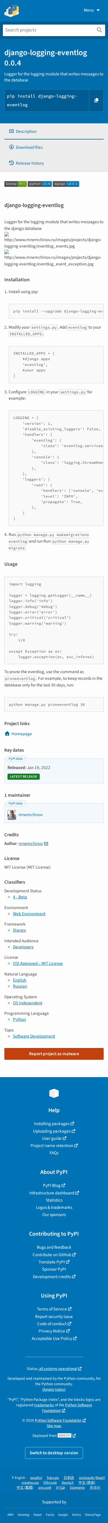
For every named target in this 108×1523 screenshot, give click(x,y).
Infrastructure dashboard (51, 1193)
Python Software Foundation (67, 1407)
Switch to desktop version (54, 1453)
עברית (60, 1487)
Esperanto (77, 1487)
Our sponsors (54, 1214)
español (36, 1477)
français (53, 1477)
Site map (54, 1426)
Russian (20, 986)
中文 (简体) (87, 1482)
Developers (23, 947)
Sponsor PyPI (54, 1269)
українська (30, 1482)
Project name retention (52, 1145)
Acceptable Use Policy (52, 1338)
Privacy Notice (52, 1331)
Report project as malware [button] (54, 1054)
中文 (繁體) (25, 1487)
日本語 (69, 1477)
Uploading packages (52, 1131)
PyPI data (15, 758)
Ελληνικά (50, 1482)
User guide (52, 1138)
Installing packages (51, 1123)
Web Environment (29, 914)
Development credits (52, 1276)
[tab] (54, 131)
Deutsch (68, 1482)
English (19, 980)
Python (19, 1019)
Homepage (22, 734)
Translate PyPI (52, 1262)
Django (19, 930)
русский (44, 1487)
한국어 (95, 1487)
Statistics (54, 1200)
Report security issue (54, 1316)
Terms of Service (52, 1309)
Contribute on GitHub (52, 1255)
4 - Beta (20, 897)
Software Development (34, 1036)
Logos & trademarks (54, 1207)
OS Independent (27, 1003)
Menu (89, 10)
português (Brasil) (92, 1477)
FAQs (54, 1153)
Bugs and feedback (54, 1247)
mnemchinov (31, 843)
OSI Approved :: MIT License (38, 963)
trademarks (44, 1405)
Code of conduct (52, 1324)
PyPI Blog (51, 1185)
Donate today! (54, 1389)
